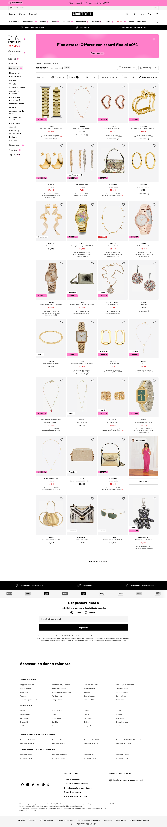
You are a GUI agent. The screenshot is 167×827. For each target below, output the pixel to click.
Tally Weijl (120, 718)
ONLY (54, 714)
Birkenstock (56, 726)
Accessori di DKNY (91, 744)
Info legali (108, 820)
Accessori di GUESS (27, 740)
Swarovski (24, 722)
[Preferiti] (149, 14)
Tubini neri (120, 700)
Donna (12, 14)
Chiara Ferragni (122, 722)
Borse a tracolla (122, 696)
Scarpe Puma (57, 700)
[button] (127, 68)
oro (56, 63)
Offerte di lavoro (46, 820)
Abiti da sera (57, 696)
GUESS (87, 711)
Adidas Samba (25, 688)
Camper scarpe (122, 692)
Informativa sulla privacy (50, 638)
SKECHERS (88, 718)
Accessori (48, 63)
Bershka (55, 722)
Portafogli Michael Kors (125, 685)
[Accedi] (135, 14)
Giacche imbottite (91, 685)
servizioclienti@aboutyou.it (62, 640)
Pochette (24, 696)
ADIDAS (119, 714)
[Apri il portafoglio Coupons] (127, 14)
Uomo (22, 14)
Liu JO (118, 711)
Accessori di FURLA (59, 744)
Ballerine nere (89, 688)
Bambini (33, 14)
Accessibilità (121, 820)
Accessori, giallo (122, 758)
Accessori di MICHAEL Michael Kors (129, 740)
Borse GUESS (89, 700)
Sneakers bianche (59, 688)
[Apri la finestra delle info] (157, 2)
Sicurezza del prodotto (139, 820)
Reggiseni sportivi (27, 685)
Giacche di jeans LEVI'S (29, 700)
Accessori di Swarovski (60, 740)
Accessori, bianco (58, 758)
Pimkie (22, 711)
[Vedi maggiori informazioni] (51, 139)
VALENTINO (24, 718)
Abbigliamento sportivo (61, 692)
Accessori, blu (89, 755)
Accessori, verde (122, 755)
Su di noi (21, 820)
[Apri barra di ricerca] (156, 22)
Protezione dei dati (65, 820)
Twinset (87, 722)
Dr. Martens (24, 726)
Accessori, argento (59, 755)
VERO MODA (57, 711)
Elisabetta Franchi (123, 726)
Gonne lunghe (89, 696)
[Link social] (22, 784)
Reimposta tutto (149, 77)
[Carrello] (157, 14)
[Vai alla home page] (34, 775)
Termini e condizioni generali (88, 820)
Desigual (87, 726)
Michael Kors (25, 714)
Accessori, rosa (90, 758)
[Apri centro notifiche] (142, 14)
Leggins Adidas (122, 688)
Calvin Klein (56, 718)
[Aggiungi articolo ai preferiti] (61, 87)
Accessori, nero (26, 755)
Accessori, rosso (26, 758)
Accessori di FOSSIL (91, 740)
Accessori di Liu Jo (27, 744)
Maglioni (87, 692)
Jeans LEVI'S (25, 692)
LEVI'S (86, 714)
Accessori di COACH (124, 744)
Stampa (32, 820)
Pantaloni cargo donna (61, 685)
